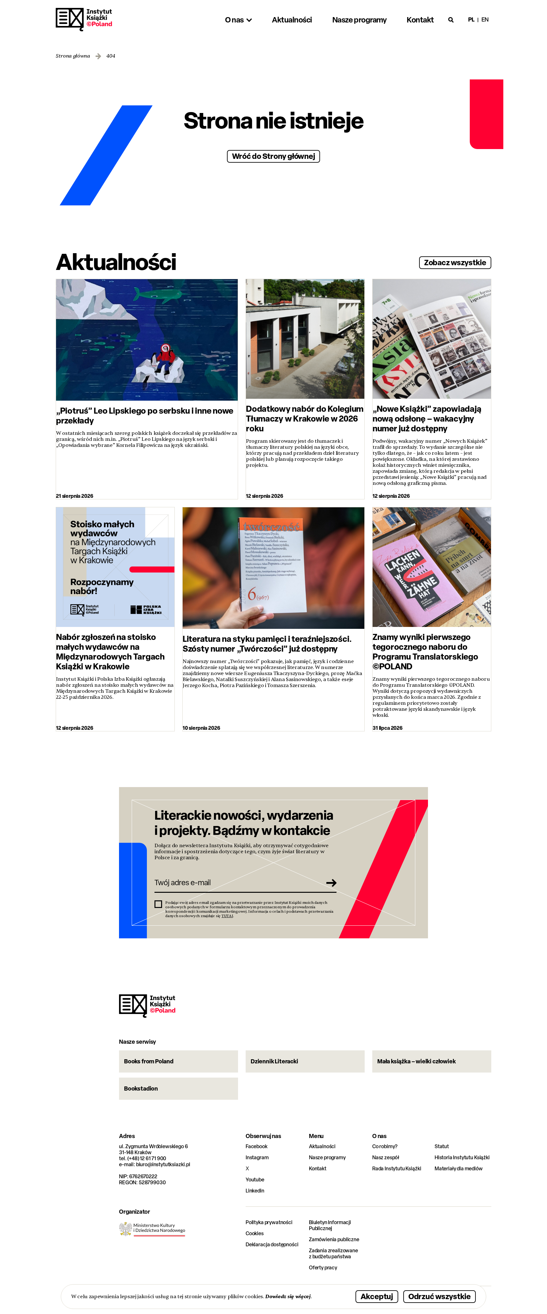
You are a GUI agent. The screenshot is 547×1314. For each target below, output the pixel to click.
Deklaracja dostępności (272, 1245)
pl (471, 19)
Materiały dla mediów (459, 1169)
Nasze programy (327, 1157)
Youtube (255, 1180)
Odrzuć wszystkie (439, 1296)
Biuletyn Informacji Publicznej (330, 1225)
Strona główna (73, 56)
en (485, 19)
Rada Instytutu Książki (396, 1169)
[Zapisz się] (329, 883)
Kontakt (317, 1169)
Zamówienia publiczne (334, 1239)
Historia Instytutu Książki (462, 1157)
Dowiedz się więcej (288, 1296)
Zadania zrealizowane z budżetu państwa (333, 1254)
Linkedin (255, 1191)
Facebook (256, 1146)
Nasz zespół (385, 1157)
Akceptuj (377, 1296)
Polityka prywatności (269, 1222)
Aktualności (322, 1146)
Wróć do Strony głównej (273, 156)
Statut (442, 1146)
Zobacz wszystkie (455, 262)
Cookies (255, 1233)
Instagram (257, 1157)
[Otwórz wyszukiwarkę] (451, 20)
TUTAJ (227, 915)
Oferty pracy (323, 1268)
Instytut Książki (84, 20)
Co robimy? (385, 1146)
